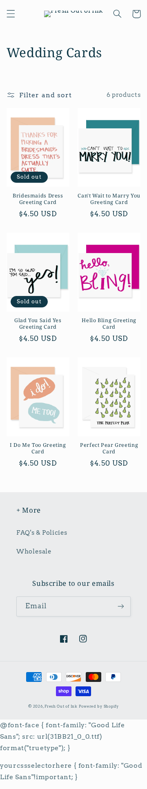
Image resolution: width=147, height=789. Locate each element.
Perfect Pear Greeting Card (109, 448)
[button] (10, 13)
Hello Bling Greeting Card (109, 323)
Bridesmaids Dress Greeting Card (38, 199)
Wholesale (34, 551)
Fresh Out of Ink (61, 706)
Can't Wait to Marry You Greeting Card (109, 199)
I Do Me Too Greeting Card (38, 448)
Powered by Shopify (99, 706)
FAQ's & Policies (41, 532)
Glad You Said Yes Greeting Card (38, 323)
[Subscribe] (120, 606)
